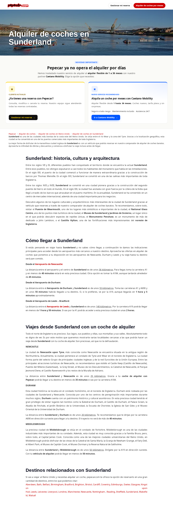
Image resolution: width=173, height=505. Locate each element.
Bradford (69, 484)
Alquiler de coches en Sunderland (87, 134)
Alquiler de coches (27, 134)
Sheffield (120, 491)
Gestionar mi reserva (120, 5)
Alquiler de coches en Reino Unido (54, 134)
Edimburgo (117, 484)
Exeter (127, 484)
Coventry (105, 484)
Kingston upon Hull (86, 488)
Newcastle (86, 491)
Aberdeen (31, 484)
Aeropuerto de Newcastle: (49, 264)
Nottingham (98, 491)
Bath (39, 484)
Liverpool (52, 491)
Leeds (34, 491)
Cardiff (96, 484)
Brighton (79, 484)
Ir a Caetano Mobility (106, 117)
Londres (62, 491)
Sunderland (132, 491)
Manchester (74, 491)
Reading (111, 491)
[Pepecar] (18, 5)
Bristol (88, 484)
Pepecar (12, 134)
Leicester (42, 491)
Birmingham (57, 484)
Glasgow (135, 484)
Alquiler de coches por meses (149, 5)
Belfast (46, 484)
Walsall (32, 495)
